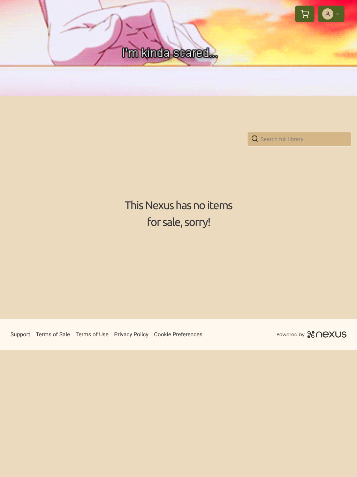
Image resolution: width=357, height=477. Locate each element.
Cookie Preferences (178, 334)
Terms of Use (92, 334)
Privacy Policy (131, 334)
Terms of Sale (53, 334)
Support (20, 334)
